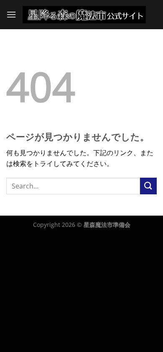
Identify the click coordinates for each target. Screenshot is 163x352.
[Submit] (148, 186)
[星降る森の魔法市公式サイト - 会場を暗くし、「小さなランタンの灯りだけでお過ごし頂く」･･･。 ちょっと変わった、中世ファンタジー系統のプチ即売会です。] (84, 14)
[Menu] (11, 14)
